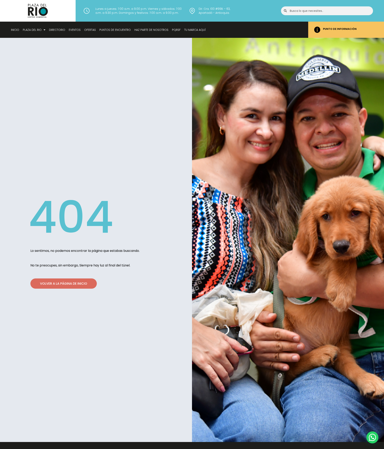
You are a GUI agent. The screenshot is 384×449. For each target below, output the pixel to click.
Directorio (57, 30)
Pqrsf (176, 30)
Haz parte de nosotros (151, 30)
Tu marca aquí (195, 30)
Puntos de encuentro (115, 30)
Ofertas (90, 30)
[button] (372, 437)
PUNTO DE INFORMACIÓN (340, 29)
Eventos (75, 30)
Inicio (15, 30)
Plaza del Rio (32, 30)
